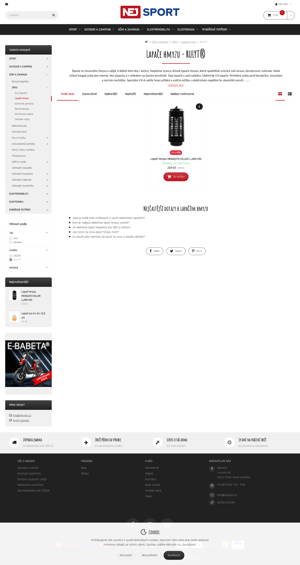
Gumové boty (19, 132)
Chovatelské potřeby (23, 144)
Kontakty (150, 479)
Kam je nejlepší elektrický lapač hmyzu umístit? (101, 223)
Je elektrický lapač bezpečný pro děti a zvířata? (101, 227)
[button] (291, 15)
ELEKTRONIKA (186, 29)
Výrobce (13, 267)
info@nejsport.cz (22, 415)
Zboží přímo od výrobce (108, 439)
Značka (13, 250)
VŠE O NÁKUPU (26, 461)
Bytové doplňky (20, 81)
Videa (148, 496)
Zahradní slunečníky (23, 186)
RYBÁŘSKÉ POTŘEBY (214, 29)
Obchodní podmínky (29, 474)
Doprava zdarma (32, 439)
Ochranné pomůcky (24, 103)
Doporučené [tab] (89, 94)
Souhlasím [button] (174, 555)
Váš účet (283, 4)
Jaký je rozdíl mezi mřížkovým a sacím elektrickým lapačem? (108, 218)
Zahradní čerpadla (22, 168)
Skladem (18, 242)
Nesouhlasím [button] (149, 555)
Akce (16, 238)
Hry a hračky (19, 138)
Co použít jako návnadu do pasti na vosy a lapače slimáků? (108, 237)
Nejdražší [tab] (130, 94)
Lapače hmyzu (22, 98)
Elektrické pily (19, 126)
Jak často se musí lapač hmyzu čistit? (95, 232)
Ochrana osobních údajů (32, 479)
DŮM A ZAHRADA (129, 29)
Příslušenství (19, 156)
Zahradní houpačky (22, 174)
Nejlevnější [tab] (111, 94)
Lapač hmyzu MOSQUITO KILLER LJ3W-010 (176, 159)
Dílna (14, 87)
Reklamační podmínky (30, 485)
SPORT (73, 29)
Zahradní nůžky (22, 119)
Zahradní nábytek (21, 180)
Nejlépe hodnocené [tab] (182, 94)
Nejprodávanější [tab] (153, 94)
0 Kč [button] (280, 15)
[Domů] (150, 12)
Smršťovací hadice (24, 114)
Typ (11, 233)
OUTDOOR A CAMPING (97, 29)
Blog (83, 468)
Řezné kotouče (22, 108)
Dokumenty (152, 468)
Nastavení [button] (126, 555)
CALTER (17, 255)
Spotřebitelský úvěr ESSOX (33, 491)
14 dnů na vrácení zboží (252, 439)
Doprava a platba (27, 468)
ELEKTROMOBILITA (158, 29)
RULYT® (17, 259)
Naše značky (152, 485)
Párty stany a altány (23, 150)
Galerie (149, 474)
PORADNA (87, 461)
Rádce (85, 474)
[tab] (280, 94)
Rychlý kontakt (21, 420)
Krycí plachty (21, 93)
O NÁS (148, 461)
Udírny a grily (19, 162)
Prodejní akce (153, 491)
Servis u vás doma (177, 439)
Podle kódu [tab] (67, 94)
